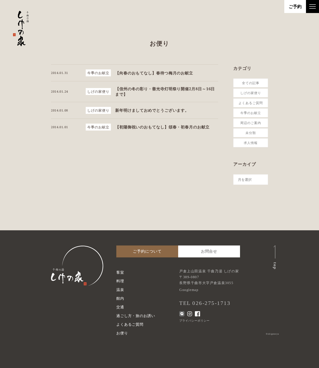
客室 (120, 272)
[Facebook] (197, 313)
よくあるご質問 (250, 103)
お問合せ (209, 251)
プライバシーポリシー (194, 320)
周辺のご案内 (250, 123)
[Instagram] (189, 313)
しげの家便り (250, 93)
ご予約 (295, 6)
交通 (120, 307)
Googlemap (188, 290)
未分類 (250, 133)
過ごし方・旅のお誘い (135, 316)
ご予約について (147, 251)
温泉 (120, 290)
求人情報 (251, 143)
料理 (120, 281)
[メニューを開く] (312, 6)
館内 (120, 298)
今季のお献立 (250, 113)
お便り (122, 333)
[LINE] (181, 313)
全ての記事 (250, 83)
